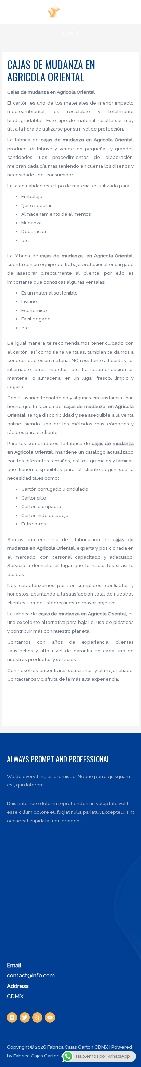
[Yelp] (37, 1017)
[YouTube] (50, 1017)
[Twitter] (25, 1017)
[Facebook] (12, 1017)
